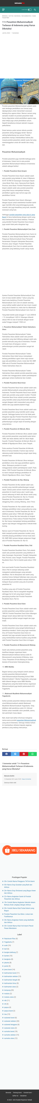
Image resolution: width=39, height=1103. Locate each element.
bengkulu (7, 959)
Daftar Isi (15, 1096)
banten (6, 956)
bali (5, 949)
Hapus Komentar (26, 779)
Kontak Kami (28, 1092)
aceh (6, 945)
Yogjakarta (8, 942)
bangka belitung (10, 952)
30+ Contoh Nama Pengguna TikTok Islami (19, 881)
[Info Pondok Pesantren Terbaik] (19, 3)
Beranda (8, 1092)
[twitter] (15, 754)
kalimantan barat (10, 973)
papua (6, 1007)
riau (5, 1014)
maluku (7, 994)
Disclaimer (23, 1096)
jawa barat (8, 969)
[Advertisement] (19, 56)
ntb (5, 1000)
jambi (6, 966)
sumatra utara (9, 1038)
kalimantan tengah (11, 980)
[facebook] (6, 754)
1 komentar (15, 33)
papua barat (8, 1011)
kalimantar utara (10, 987)
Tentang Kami (17, 1092)
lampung (7, 990)
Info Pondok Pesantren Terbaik (22, 1100)
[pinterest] (24, 754)
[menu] (4, 9)
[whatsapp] (32, 754)
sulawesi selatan (10, 1021)
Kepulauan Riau (9, 939)
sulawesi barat (9, 1018)
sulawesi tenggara (10, 1025)
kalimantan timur (10, 983)
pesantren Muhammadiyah (26, 720)
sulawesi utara (9, 1028)
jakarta (6, 963)
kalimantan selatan (11, 976)
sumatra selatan (10, 1035)
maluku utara (9, 997)
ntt (5, 1004)
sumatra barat (9, 1031)
